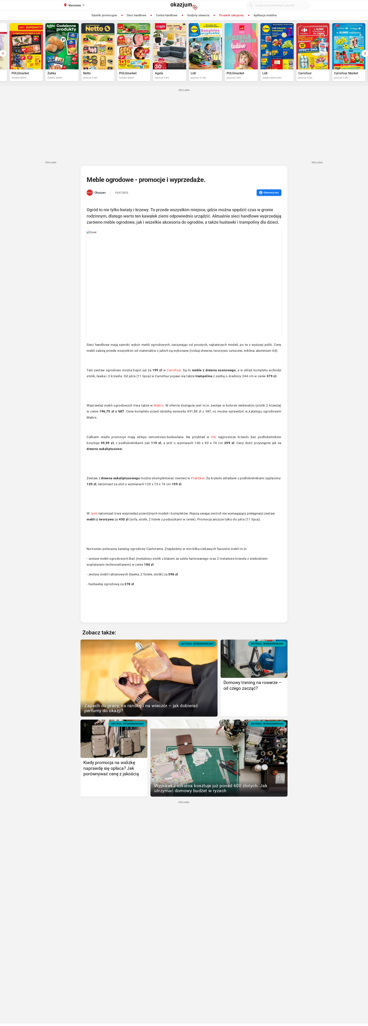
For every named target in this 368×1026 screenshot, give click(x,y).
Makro (158, 405)
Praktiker (198, 478)
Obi (213, 437)
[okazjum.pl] (184, 6)
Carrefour (174, 370)
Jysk (93, 513)
